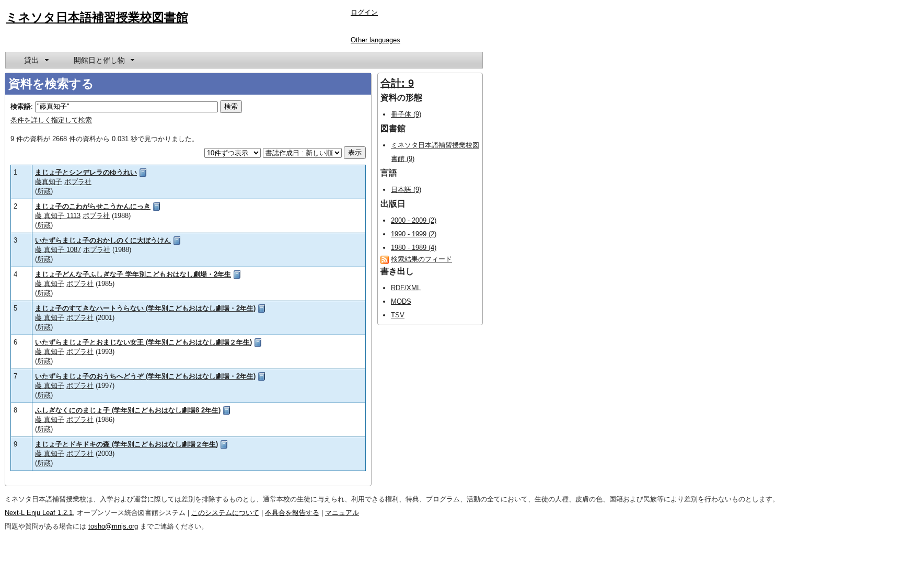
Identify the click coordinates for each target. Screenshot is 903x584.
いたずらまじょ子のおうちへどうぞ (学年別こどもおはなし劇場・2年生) (145, 376)
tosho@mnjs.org (113, 526)
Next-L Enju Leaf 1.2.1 (39, 513)
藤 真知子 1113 (57, 216)
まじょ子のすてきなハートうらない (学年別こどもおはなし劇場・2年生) (145, 308)
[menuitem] (35, 60)
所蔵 (44, 191)
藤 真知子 (49, 284)
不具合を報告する (292, 513)
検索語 (20, 106)
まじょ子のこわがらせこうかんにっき (92, 206)
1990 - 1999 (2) (413, 234)
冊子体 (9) (406, 114)
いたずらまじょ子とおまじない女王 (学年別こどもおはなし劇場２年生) (143, 342)
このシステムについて (225, 513)
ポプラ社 (77, 182)
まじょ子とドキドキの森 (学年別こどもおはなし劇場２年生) (126, 444)
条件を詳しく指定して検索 (51, 120)
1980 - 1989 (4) (413, 247)
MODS (401, 301)
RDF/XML (406, 288)
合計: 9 (397, 83)
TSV (397, 315)
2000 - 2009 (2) (413, 220)
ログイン (364, 12)
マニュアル (342, 513)
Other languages (375, 40)
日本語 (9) (406, 189)
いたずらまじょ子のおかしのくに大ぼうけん (103, 240)
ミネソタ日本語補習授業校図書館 (97, 17)
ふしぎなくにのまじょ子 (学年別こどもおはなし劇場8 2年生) (128, 410)
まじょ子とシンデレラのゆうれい (86, 172)
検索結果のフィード (421, 259)
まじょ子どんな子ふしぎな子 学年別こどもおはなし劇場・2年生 (133, 274)
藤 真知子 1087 (58, 250)
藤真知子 (48, 182)
